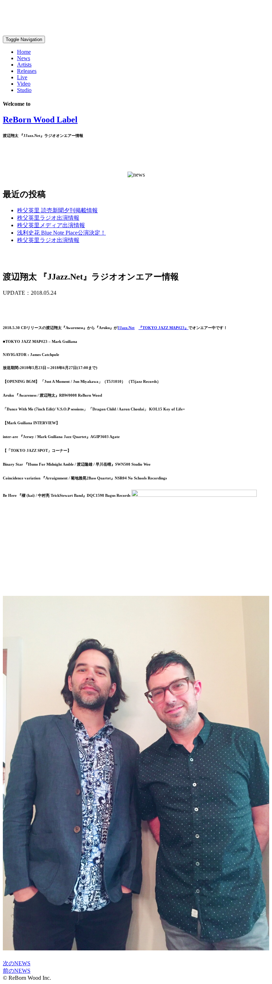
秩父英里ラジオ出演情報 (48, 218)
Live (22, 77)
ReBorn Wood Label (40, 119)
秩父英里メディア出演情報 (51, 225)
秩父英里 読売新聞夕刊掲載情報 (57, 210)
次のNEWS (16, 963)
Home (24, 52)
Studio (24, 90)
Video (23, 84)
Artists (24, 65)
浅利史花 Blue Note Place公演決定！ (61, 233)
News (23, 58)
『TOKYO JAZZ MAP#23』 (163, 328)
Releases (26, 71)
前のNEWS (16, 971)
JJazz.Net (126, 328)
